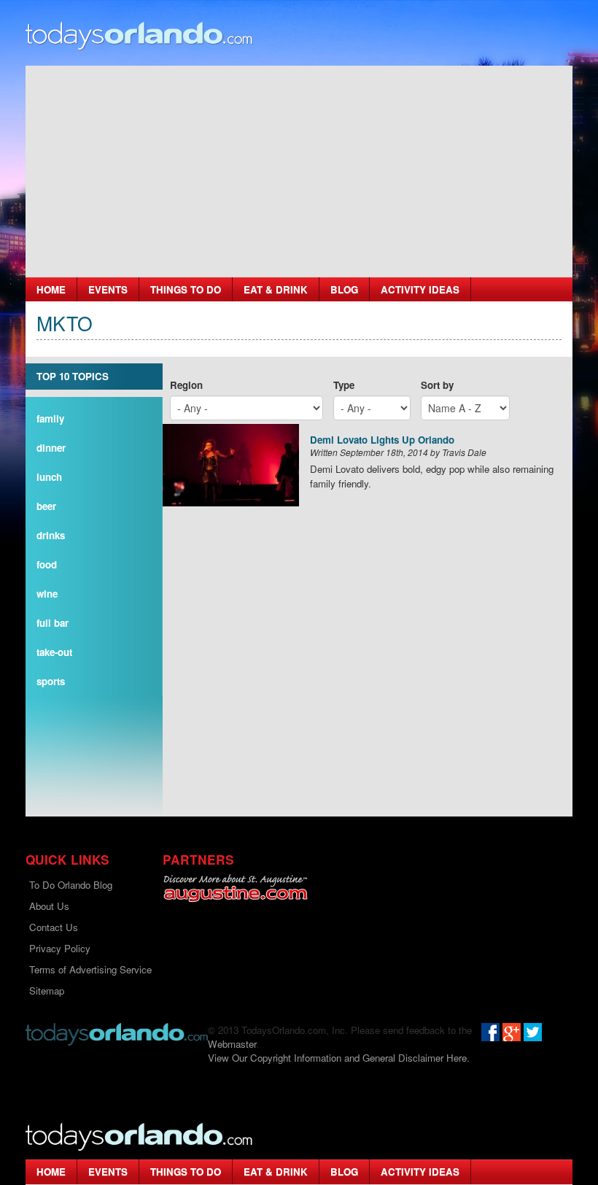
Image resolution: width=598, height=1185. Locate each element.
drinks (50, 535)
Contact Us (53, 927)
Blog (344, 289)
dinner (51, 448)
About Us (49, 906)
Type (343, 385)
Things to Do (185, 289)
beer (46, 506)
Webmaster (232, 1044)
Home (51, 289)
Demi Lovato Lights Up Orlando (382, 440)
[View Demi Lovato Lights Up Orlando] (231, 465)
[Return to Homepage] (117, 1033)
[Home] (139, 35)
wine (47, 594)
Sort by (437, 385)
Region (186, 385)
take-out (54, 652)
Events (108, 289)
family (50, 418)
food (46, 564)
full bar (52, 623)
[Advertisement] (299, 168)
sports (50, 681)
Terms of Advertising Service (90, 969)
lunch (49, 477)
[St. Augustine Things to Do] (235, 888)
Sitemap (46, 990)
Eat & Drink (276, 289)
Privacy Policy (59, 948)
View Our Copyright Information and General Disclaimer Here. (339, 1058)
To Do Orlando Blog (70, 885)
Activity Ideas (420, 289)
